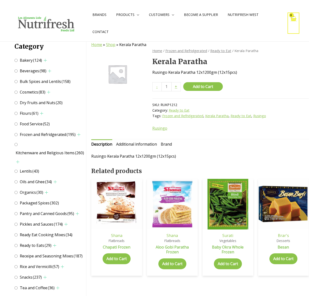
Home (96, 44)
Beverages (33, 71)
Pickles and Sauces (41, 224)
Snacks (31, 277)
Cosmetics (32, 92)
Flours (29, 113)
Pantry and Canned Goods (47, 213)
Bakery (31, 60)
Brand (166, 144)
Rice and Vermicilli (39, 266)
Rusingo (259, 116)
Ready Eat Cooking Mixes (46, 234)
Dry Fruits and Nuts (41, 102)
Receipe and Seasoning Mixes (51, 256)
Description (101, 144)
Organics (31, 192)
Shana (116, 235)
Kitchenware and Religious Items (50, 152)
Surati (227, 235)
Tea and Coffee (37, 287)
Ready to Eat (220, 50)
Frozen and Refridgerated (48, 134)
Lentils (29, 171)
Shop (110, 44)
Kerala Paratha (217, 116)
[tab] (101, 144)
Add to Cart (203, 86)
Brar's (283, 235)
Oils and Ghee (36, 181)
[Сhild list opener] (45, 60)
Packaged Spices (39, 203)
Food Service (35, 124)
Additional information (136, 144)
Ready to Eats (35, 245)
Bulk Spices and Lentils (45, 81)
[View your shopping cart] (294, 23)
